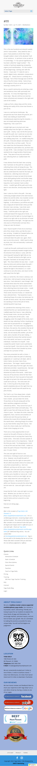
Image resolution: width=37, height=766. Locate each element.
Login (5, 591)
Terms (25, 753)
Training (6, 577)
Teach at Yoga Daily (11, 571)
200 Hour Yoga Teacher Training (15, 579)
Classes (6, 554)
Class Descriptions (11, 562)
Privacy (18, 753)
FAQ (5, 582)
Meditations (26, 25)
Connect (6, 585)
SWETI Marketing (18, 763)
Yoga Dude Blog (9, 588)
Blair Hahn (9, 25)
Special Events (9, 565)
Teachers (8, 568)
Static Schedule (10, 559)
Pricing (6, 574)
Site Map (10, 753)
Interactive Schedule (11, 556)
